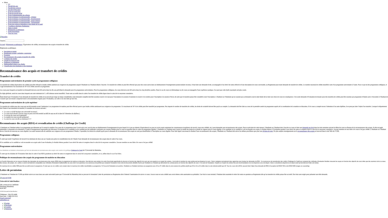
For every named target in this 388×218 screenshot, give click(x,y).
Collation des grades (10, 59)
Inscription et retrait (10, 51)
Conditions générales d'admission (18, 26)
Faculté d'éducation (14, 10)
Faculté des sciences (14, 8)
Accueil (2, 44)
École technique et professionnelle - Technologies (24, 22)
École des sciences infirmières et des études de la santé (25, 24)
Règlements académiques (16, 30)
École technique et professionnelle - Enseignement (24, 19)
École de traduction (14, 11)
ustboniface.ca (4, 200)
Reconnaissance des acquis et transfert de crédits (19, 57)
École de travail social (15, 13)
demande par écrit (308, 127)
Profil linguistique (13, 31)
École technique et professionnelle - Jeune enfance (24, 20)
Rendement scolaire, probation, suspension (17, 53)
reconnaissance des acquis (306, 131)
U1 (9, 4)
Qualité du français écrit (11, 60)
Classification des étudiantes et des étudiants (18, 66)
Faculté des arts (13, 6)
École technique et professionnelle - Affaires (22, 17)
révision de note (268, 131)
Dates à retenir (12, 28)
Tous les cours (12, 33)
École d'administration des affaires (19, 15)
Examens (7, 55)
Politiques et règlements (11, 62)
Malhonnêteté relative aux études (14, 64)
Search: (2, 41)
